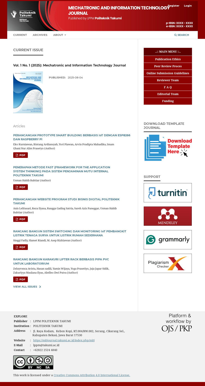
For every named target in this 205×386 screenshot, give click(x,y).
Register (173, 5)
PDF (22, 155)
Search (183, 34)
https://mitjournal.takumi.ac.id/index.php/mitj (64, 340)
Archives (40, 34)
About (58, 34)
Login (188, 5)
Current (20, 34)
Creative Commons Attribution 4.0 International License (91, 375)
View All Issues (25, 286)
